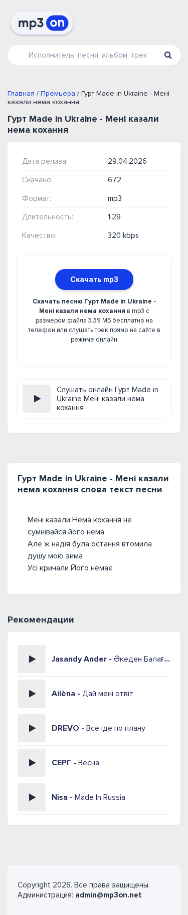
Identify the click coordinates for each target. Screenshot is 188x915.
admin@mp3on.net (108, 894)
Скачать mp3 (94, 279)
